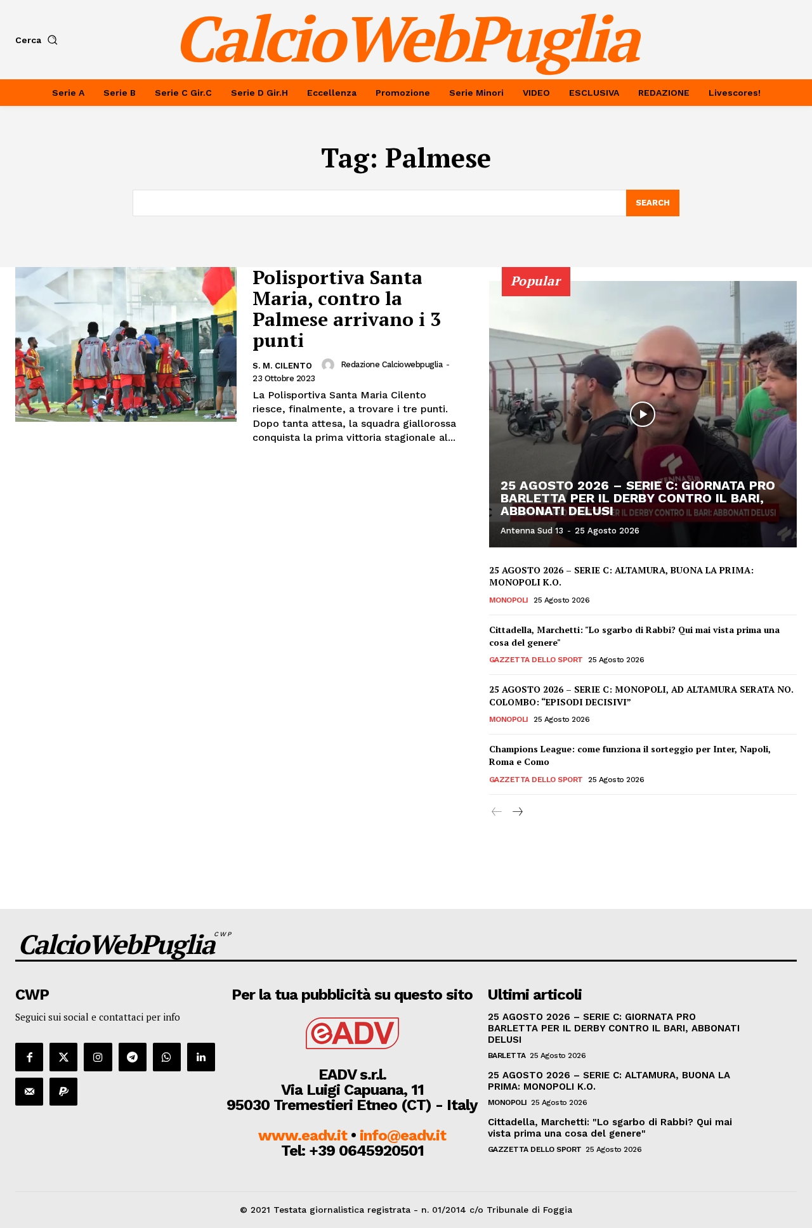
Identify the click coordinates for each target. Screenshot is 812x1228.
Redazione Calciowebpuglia (392, 364)
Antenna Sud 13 (532, 530)
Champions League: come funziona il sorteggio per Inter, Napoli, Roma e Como (630, 755)
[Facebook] (29, 1057)
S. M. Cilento (282, 365)
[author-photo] (330, 364)
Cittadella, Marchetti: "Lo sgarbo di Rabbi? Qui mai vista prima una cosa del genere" (610, 1127)
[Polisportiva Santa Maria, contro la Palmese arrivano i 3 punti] (126, 344)
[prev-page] (497, 812)
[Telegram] (133, 1057)
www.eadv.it (302, 1135)
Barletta (507, 1055)
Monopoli (508, 600)
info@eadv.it (403, 1135)
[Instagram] (98, 1057)
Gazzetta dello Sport (536, 659)
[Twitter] (63, 1057)
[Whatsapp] (167, 1057)
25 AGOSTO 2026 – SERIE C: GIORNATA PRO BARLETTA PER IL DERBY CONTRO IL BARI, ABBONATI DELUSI (638, 498)
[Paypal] (63, 1092)
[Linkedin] (201, 1057)
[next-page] (517, 812)
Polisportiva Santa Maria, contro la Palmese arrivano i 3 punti (346, 309)
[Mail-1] (29, 1092)
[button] (39, 40)
